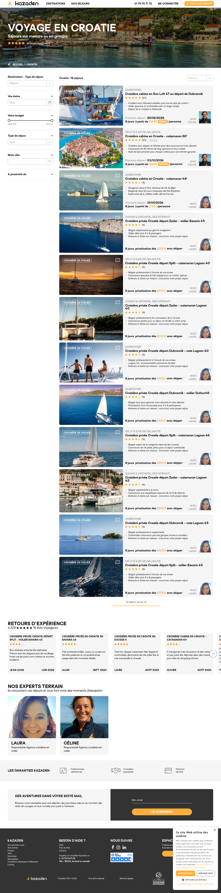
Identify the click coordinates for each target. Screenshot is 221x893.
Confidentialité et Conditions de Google (195, 884)
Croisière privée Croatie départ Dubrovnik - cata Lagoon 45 (167, 523)
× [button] (214, 830)
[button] (195, 879)
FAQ (61, 845)
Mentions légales (126, 878)
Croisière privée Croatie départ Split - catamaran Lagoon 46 (167, 435)
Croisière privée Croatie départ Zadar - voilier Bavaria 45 (165, 221)
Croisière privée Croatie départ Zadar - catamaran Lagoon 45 (166, 479)
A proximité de (30, 174)
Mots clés (30, 155)
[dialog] (195, 858)
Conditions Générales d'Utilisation (23, 862)
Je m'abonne (162, 812)
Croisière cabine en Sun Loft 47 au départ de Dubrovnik (164, 94)
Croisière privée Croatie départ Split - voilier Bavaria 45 (164, 565)
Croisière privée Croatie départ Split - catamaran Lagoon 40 (167, 263)
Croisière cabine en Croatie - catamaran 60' (156, 136)
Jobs (10, 853)
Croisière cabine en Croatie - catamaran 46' (156, 178)
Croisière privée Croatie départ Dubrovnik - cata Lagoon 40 (167, 351)
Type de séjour (30, 136)
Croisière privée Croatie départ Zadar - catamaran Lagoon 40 (166, 307)
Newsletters (13, 859)
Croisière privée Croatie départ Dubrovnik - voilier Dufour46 (167, 393)
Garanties (12, 856)
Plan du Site (64, 848)
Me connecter (168, 3)
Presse (11, 850)
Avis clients (13, 848)
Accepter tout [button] (185, 873)
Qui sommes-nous (16, 845)
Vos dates (30, 96)
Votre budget (30, 115)
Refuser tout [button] (206, 873)
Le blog (11, 864)
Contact (62, 850)
